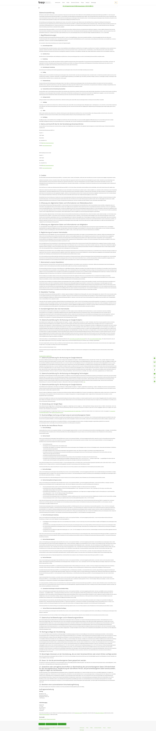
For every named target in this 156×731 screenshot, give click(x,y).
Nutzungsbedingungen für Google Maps (72, 411)
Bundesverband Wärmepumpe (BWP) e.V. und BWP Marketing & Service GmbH (55, 727)
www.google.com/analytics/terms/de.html (77, 338)
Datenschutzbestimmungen (57, 412)
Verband (87, 2)
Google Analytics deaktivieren (45, 356)
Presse (82, 2)
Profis (63, 2)
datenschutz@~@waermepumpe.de (47, 719)
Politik (68, 2)
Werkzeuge (93, 2)
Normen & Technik (75, 2)
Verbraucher (57, 2)
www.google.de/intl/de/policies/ (96, 338)
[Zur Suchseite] (115, 2)
